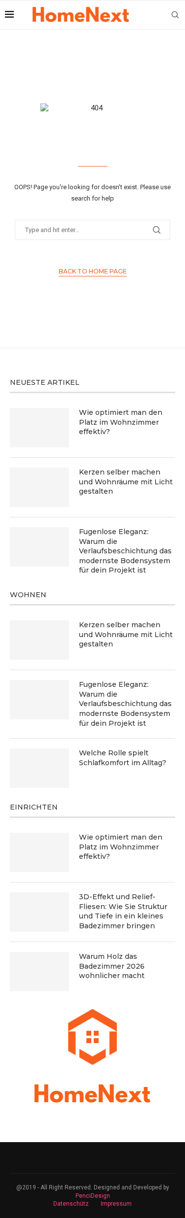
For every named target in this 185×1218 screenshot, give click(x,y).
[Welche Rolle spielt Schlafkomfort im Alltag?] (39, 768)
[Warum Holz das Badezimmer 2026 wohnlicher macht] (39, 971)
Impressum (116, 1203)
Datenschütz (71, 1203)
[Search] (175, 14)
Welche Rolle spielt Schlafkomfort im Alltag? (122, 757)
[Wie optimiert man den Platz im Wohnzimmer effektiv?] (39, 427)
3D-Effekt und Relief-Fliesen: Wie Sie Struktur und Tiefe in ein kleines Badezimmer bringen (123, 911)
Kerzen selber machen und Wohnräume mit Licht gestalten (126, 482)
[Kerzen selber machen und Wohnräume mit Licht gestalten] (39, 487)
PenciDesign (92, 1195)
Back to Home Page (93, 271)
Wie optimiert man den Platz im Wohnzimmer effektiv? (120, 422)
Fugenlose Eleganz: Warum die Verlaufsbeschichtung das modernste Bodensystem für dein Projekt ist (125, 551)
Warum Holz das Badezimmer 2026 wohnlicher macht (112, 966)
